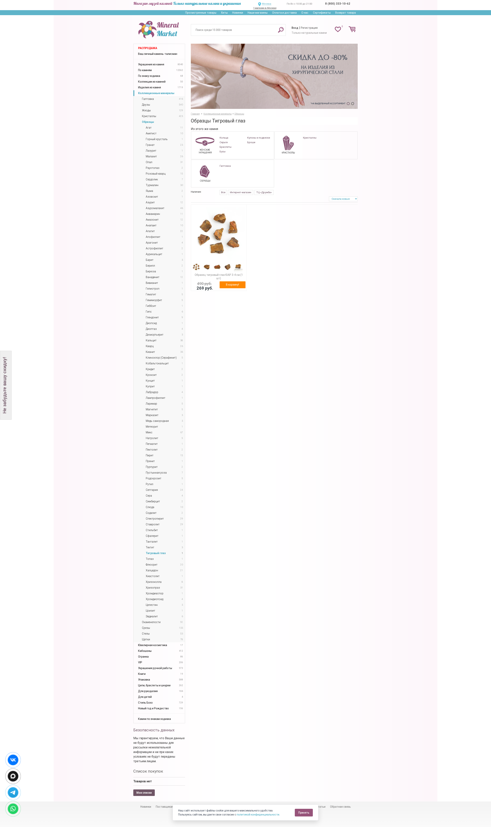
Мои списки (144, 792)
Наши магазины (258, 12)
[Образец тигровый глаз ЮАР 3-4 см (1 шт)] (219, 234)
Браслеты (225, 146)
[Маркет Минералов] (159, 29)
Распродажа (147, 48)
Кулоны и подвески (258, 137)
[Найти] (281, 30)
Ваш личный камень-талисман (157, 53)
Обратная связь (340, 806)
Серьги (224, 142)
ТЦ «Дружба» (264, 192)
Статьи (320, 806)
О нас (304, 12)
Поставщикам (165, 806)
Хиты (224, 12)
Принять (303, 812)
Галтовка (225, 165)
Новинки (237, 12)
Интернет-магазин (240, 192)
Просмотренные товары (200, 12)
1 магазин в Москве (264, 8)
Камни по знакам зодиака (154, 718)
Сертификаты (322, 12)
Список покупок (148, 771)
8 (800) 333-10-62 (337, 3)
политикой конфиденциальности (258, 814)
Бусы (223, 151)
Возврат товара (345, 12)
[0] (338, 29)
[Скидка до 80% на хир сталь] (274, 76)
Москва (266, 3)
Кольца (224, 137)
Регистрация (309, 27)
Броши (251, 142)
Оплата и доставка (284, 12)
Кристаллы (309, 137)
